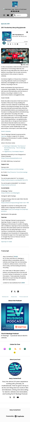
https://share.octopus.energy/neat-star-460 (15, 203)
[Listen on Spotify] (10, 349)
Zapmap (3, 136)
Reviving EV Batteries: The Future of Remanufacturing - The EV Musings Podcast (14, 148)
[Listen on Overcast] (20, 349)
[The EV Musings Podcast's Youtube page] (7, 15)
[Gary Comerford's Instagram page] (15, 397)
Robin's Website (6, 131)
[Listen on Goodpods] (14, 352)
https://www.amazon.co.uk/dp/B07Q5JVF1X (14, 180)
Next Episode (5, 296)
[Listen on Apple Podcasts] (5, 349)
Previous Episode (23, 296)
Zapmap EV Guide (6, 242)
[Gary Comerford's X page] (11, 397)
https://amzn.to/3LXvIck (8, 185)
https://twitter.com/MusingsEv (10, 193)
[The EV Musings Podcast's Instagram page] (4, 15)
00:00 (16, 256)
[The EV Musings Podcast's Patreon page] (11, 15)
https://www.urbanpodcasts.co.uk (11, 158)
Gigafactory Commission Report (14, 151)
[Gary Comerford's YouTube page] (19, 397)
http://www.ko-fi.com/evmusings (17, 172)
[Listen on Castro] (25, 349)
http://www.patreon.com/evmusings (12, 169)
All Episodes (14, 296)
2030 (23, 283)
